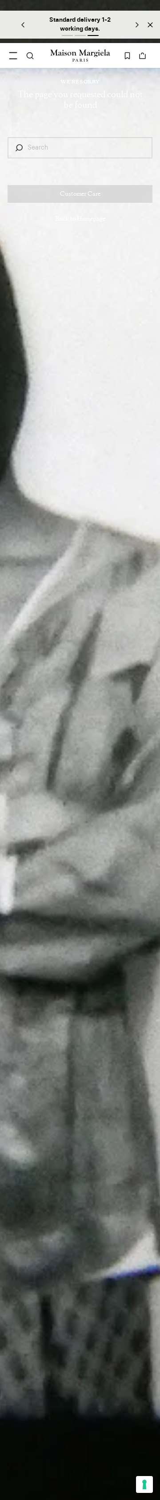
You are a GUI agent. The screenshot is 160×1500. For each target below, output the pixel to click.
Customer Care (80, 194)
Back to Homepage (80, 219)
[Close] (150, 25)
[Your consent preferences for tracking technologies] (144, 1484)
